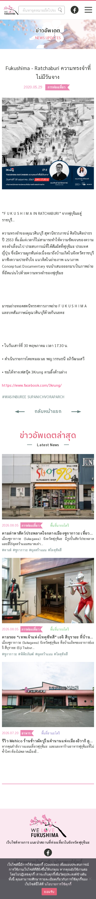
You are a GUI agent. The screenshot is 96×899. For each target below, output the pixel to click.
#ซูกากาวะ (20, 550)
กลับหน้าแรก (48, 412)
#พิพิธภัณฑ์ (26, 654)
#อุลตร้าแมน (38, 550)
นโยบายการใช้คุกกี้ (58, 884)
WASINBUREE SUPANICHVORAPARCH (33, 396)
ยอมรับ (49, 892)
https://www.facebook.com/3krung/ (32, 385)
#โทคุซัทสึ (55, 550)
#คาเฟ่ (7, 550)
